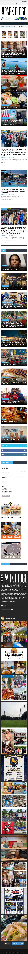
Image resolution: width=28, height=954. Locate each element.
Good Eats (4, 88)
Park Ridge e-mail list (7, 492)
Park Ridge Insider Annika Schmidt (13, 56)
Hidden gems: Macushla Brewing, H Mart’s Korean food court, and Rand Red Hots (13, 344)
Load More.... (5, 564)
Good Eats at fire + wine (9, 422)
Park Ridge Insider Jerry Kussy (12, 107)
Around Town (4, 131)
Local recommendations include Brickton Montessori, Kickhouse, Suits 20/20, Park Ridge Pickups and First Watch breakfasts (13, 324)
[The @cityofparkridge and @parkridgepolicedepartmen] (14, 901)
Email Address (5, 472)
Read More (4, 165)
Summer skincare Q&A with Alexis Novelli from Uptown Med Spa (13, 268)
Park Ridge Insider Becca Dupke (12, 364)
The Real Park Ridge (12, 952)
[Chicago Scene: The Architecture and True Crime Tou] (14, 875)
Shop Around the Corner (7, 302)
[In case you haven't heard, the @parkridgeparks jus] (14, 715)
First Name (4, 477)
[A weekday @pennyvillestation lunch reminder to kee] (14, 634)
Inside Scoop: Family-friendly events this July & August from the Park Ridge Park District (13, 191)
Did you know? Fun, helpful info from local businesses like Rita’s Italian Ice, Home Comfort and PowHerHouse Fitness (12, 122)
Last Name (4, 482)
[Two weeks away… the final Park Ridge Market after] (14, 768)
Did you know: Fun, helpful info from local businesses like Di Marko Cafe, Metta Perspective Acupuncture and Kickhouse (14, 381)
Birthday (3, 486)
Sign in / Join (24, 1)
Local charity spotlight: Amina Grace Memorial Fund (12, 402)
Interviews (4, 265)
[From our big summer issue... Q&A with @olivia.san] (14, 741)
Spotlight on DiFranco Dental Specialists (11, 440)
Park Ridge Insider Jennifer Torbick (13, 288)
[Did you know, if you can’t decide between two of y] (14, 795)
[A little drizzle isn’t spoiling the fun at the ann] (14, 688)
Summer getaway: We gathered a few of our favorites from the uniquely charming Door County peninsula (14, 72)
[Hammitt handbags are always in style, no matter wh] (14, 848)
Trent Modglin (4, 157)
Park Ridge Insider (6, 105)
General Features (6, 68)
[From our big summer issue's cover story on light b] (14, 928)
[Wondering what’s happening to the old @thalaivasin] (14, 661)
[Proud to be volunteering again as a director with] (14, 821)
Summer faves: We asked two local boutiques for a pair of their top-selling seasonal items (13, 306)
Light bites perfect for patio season (13, 90)
